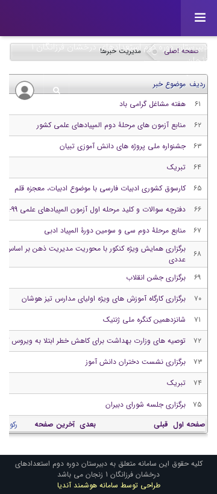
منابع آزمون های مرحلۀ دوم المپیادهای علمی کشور (111, 125)
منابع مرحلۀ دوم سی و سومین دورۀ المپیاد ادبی (115, 230)
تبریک (176, 167)
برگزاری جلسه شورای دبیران (145, 404)
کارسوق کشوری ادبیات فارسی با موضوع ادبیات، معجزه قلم (100, 188)
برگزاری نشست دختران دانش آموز (136, 361)
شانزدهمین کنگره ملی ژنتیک (144, 319)
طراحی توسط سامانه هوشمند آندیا (108, 485)
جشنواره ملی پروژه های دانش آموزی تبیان (123, 146)
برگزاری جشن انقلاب (156, 277)
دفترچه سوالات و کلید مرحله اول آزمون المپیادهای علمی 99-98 (94, 209)
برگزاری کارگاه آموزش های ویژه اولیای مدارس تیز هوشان (104, 298)
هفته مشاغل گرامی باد (152, 104)
